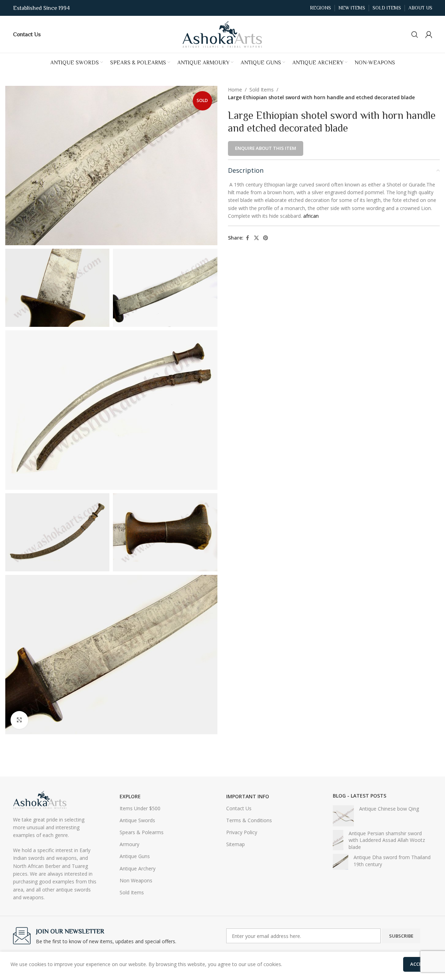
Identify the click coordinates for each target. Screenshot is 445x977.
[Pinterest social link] (265, 238)
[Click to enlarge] (19, 720)
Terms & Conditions (249, 820)
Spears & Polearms (142, 832)
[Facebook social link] (247, 238)
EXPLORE (130, 796)
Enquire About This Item (265, 148)
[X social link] (256, 238)
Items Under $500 (140, 808)
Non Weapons (136, 880)
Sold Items (261, 89)
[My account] (429, 34)
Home (235, 89)
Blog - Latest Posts (359, 795)
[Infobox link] (27, 34)
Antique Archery (137, 868)
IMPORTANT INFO (247, 796)
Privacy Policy (241, 832)
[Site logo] (222, 33)
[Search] (415, 34)
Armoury (129, 844)
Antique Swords (137, 820)
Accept (418, 964)
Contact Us (239, 808)
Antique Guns (135, 856)
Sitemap (235, 844)
